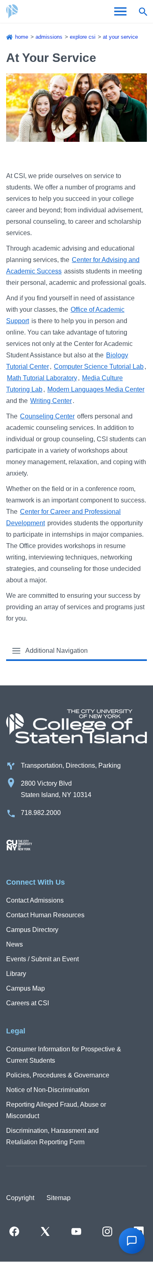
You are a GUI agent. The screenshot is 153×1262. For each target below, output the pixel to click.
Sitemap (59, 1197)
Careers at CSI (27, 1003)
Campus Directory (32, 929)
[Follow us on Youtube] (76, 1231)
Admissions (48, 37)
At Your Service (120, 37)
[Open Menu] (120, 11)
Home (21, 37)
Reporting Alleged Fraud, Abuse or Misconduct (56, 1110)
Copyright (20, 1197)
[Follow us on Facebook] (14, 1231)
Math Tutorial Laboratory (42, 377)
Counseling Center (47, 416)
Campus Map (25, 988)
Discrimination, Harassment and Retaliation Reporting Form (52, 1136)
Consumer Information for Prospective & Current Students (63, 1055)
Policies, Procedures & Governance (57, 1075)
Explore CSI (82, 37)
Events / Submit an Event (42, 959)
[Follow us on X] (45, 1231)
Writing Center (51, 400)
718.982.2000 (41, 812)
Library (16, 973)
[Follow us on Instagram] (107, 1231)
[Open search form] (143, 11)
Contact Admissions (35, 900)
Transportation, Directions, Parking (71, 765)
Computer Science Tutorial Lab (99, 366)
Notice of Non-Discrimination (47, 1089)
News (14, 944)
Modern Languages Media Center (95, 389)
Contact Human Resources (45, 915)
